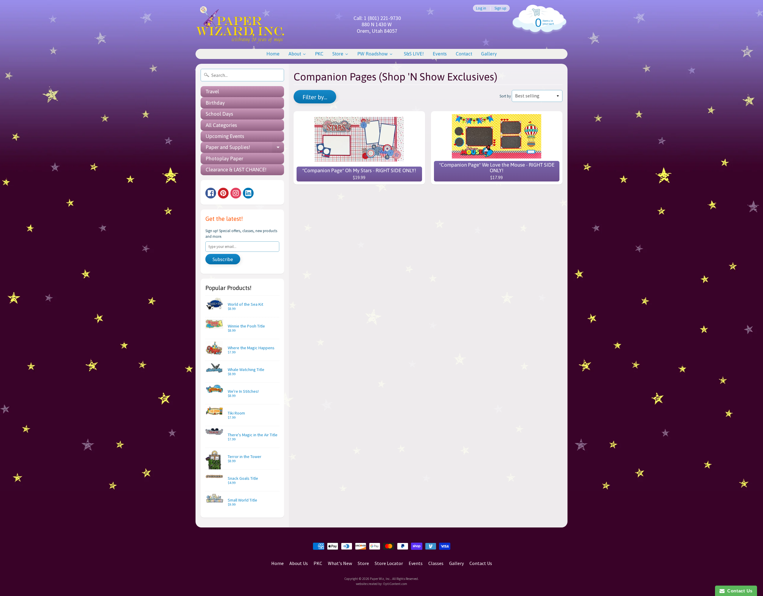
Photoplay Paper (224, 159)
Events (416, 563)
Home (277, 563)
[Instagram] (235, 193)
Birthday (215, 103)
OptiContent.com (395, 584)
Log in (481, 8)
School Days (219, 114)
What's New (340, 563)
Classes (435, 563)
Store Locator (389, 563)
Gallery (456, 563)
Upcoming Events (225, 136)
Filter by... (315, 97)
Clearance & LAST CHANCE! (236, 170)
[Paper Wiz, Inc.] (240, 24)
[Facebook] (210, 193)
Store (363, 563)
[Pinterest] (223, 193)
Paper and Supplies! (245, 148)
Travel (212, 91)
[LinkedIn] (248, 193)
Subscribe (223, 259)
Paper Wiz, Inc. (380, 579)
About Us (298, 563)
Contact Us (480, 563)
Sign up (500, 8)
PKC (318, 563)
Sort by (505, 96)
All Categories (221, 125)
